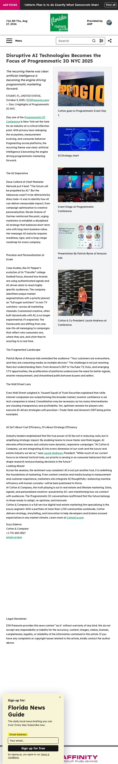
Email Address (18, 734)
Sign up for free (33, 748)
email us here (14, 537)
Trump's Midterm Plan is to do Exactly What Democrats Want (55, 5)
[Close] (60, 697)
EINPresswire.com (37, 100)
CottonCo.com (75, 517)
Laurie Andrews (53, 453)
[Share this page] (110, 41)
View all (110, 4)
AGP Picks (10, 4)
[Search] (94, 40)
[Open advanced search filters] (101, 40)
